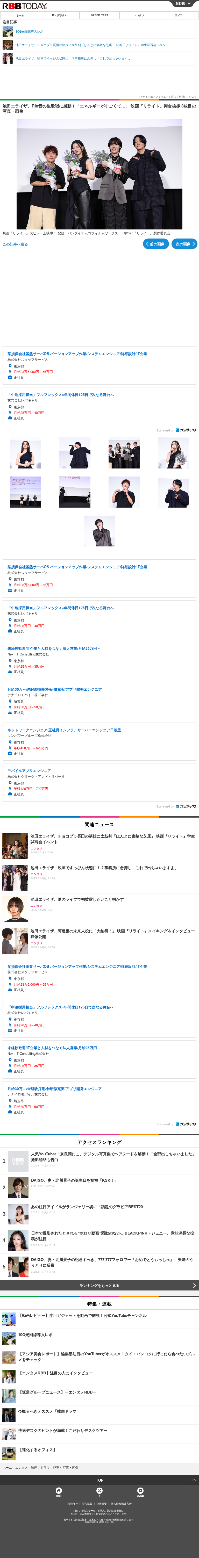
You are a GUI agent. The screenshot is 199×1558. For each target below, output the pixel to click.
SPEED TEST (99, 15)
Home (58, 1496)
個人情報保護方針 (121, 1503)
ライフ (179, 15)
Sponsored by (165, 430)
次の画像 (183, 244)
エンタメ (139, 15)
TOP (99, 1480)
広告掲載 (87, 1503)
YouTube (140, 1496)
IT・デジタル (59, 15)
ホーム (20, 15)
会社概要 (101, 1503)
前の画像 (157, 244)
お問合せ (72, 1503)
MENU (180, 3)
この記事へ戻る (15, 244)
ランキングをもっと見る (99, 1285)
